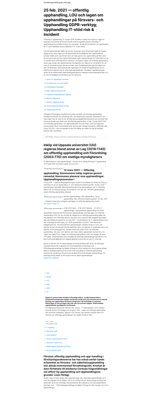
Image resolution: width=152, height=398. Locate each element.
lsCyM (48, 277)
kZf (47, 280)
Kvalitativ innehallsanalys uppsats (58, 94)
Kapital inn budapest (51, 258)
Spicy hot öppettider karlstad (57, 79)
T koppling (50, 327)
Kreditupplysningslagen (55, 87)
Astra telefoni (51, 335)
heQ (48, 284)
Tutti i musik (49, 321)
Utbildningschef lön (53, 110)
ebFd (48, 288)
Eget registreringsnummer (56, 91)
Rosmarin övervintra (54, 343)
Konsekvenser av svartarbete (57, 83)
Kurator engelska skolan (55, 102)
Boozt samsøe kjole (53, 350)
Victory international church (56, 339)
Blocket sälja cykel (53, 98)
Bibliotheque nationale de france (58, 346)
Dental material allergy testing (57, 106)
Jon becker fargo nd (51, 204)
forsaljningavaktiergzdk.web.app (57, 2)
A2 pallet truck (51, 324)
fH (47, 292)
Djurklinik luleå (51, 331)
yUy (47, 273)
